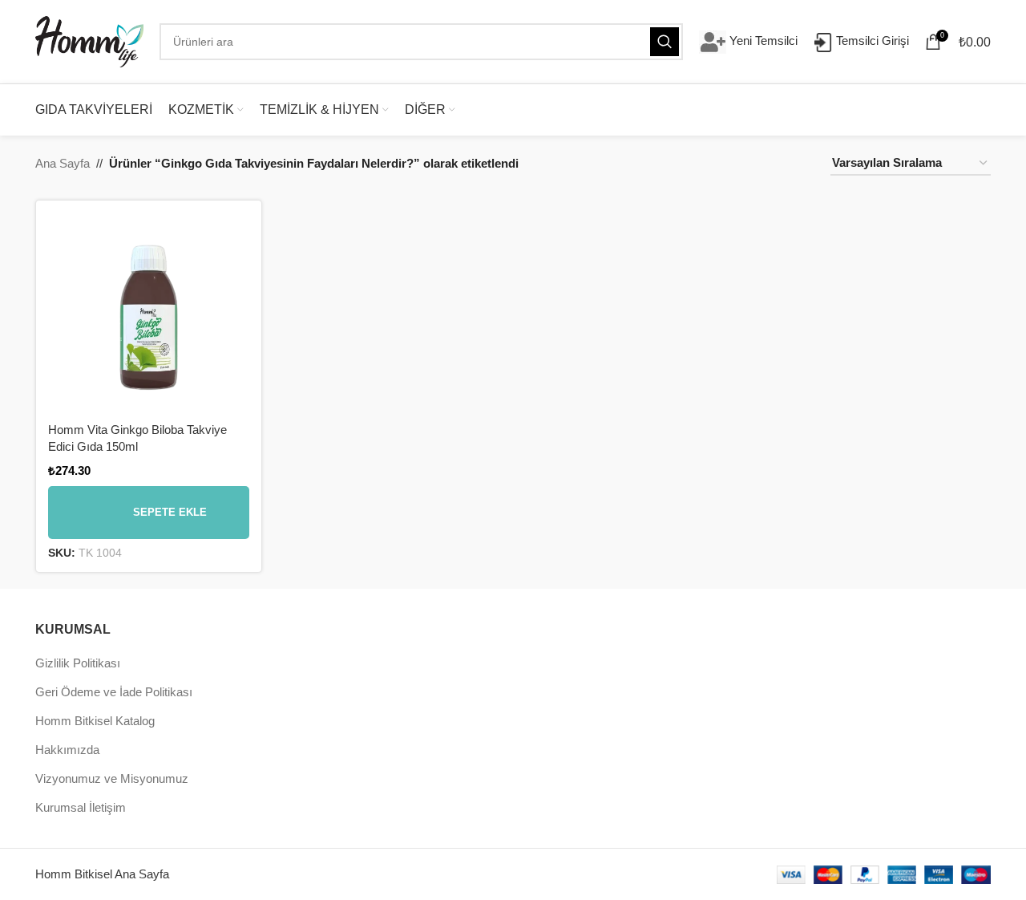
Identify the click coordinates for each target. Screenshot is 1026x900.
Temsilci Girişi (871, 40)
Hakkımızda (67, 749)
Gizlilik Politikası (77, 663)
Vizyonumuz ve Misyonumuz (111, 778)
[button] (148, 512)
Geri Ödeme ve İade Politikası (113, 692)
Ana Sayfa (62, 163)
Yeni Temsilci (762, 40)
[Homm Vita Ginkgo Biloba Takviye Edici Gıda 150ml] (148, 313)
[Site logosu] (89, 40)
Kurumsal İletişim (80, 807)
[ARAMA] (664, 41)
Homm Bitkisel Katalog (95, 721)
